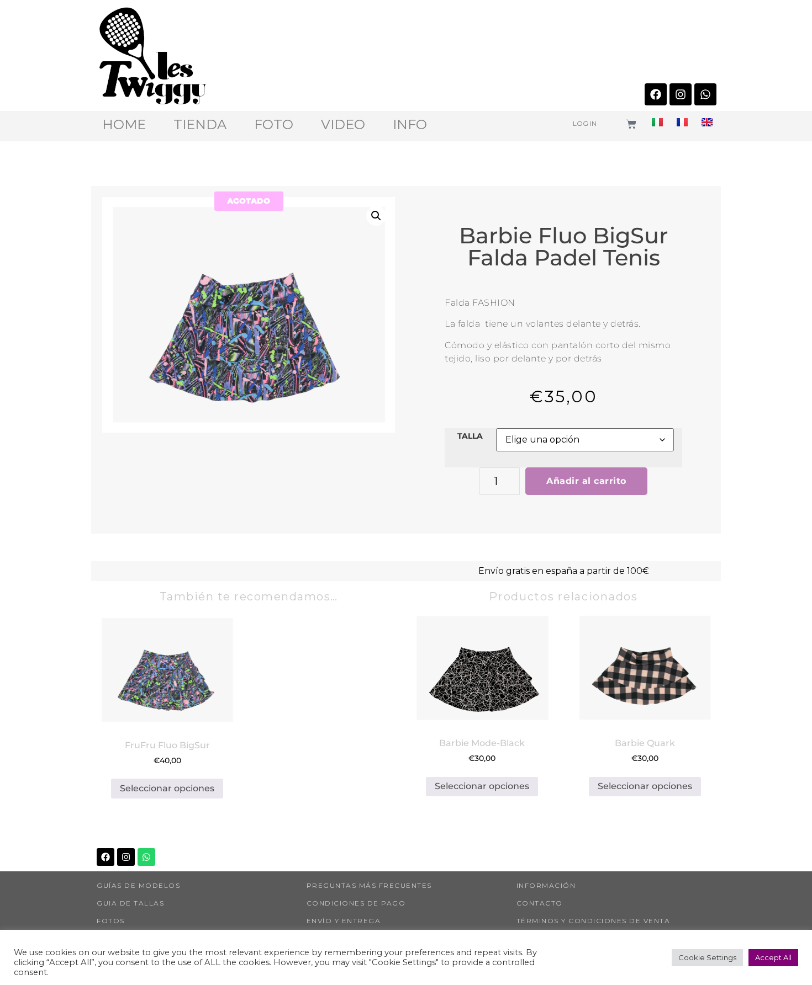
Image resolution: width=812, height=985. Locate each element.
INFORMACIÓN (546, 885)
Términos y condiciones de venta (593, 921)
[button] (376, 216)
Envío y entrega (344, 921)
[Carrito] (631, 124)
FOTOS (111, 921)
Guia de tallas (130, 903)
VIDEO (343, 124)
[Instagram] (680, 94)
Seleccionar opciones (167, 788)
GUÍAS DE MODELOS (138, 885)
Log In (585, 123)
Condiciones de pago (356, 903)
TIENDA (199, 124)
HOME (124, 124)
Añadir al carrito (586, 481)
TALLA (470, 436)
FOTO (273, 124)
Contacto (539, 903)
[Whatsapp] (705, 94)
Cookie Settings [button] (707, 957)
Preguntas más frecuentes (369, 885)
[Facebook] (656, 94)
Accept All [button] (773, 957)
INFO (410, 124)
